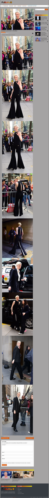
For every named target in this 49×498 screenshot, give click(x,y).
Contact (19, 490)
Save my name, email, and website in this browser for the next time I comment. (16, 462)
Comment (4, 444)
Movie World (3, 32)
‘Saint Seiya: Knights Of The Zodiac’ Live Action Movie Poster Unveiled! (44, 23)
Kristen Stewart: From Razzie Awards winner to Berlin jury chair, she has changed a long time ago (44, 39)
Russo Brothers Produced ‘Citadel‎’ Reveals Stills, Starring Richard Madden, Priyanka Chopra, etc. (44, 34)
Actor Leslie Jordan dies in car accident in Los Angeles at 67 (5, 479)
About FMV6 (19, 489)
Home (31, 497)
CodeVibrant (14, 497)
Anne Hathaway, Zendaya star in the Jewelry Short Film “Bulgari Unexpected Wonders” (17, 480)
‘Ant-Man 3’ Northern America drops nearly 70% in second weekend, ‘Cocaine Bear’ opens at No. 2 (44, 28)
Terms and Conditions (21, 493)
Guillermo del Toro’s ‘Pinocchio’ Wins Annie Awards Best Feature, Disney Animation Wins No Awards (44, 18)
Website (3, 458)
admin (7, 33)
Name (3, 452)
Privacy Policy (20, 492)
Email (3, 455)
